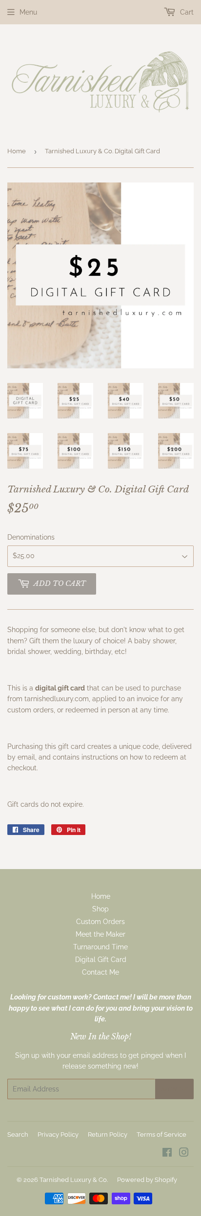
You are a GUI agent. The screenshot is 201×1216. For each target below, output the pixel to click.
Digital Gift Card (100, 959)
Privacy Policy (58, 1134)
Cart (186, 12)
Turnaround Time (100, 947)
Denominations (31, 537)
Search (17, 1134)
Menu (28, 12)
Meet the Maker (100, 934)
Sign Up (174, 1089)
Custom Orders (100, 922)
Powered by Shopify (147, 1179)
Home (16, 151)
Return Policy (107, 1134)
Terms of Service (161, 1134)
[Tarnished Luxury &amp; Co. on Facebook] (167, 1154)
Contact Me (100, 972)
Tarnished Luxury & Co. (74, 1179)
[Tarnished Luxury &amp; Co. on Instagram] (184, 1154)
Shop (100, 909)
